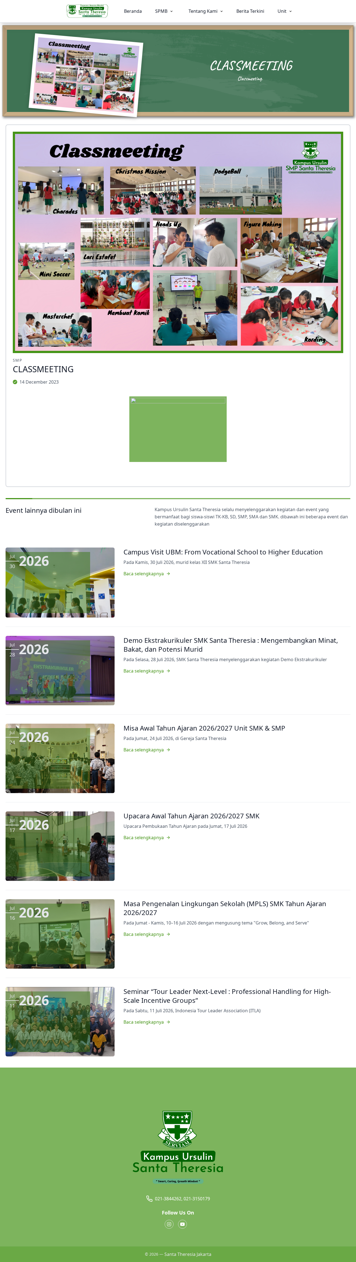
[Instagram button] (169, 1224)
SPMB (162, 11)
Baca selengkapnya (143, 574)
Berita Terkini (250, 11)
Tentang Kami (204, 11)
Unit (283, 11)
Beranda (133, 11)
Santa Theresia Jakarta (187, 1254)
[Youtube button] (182, 1224)
